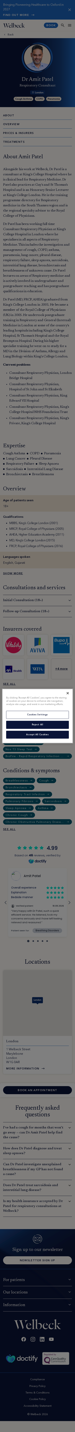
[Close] (67, 693)
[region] (37, 716)
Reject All (37, 724)
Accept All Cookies (37, 734)
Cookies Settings (37, 714)
